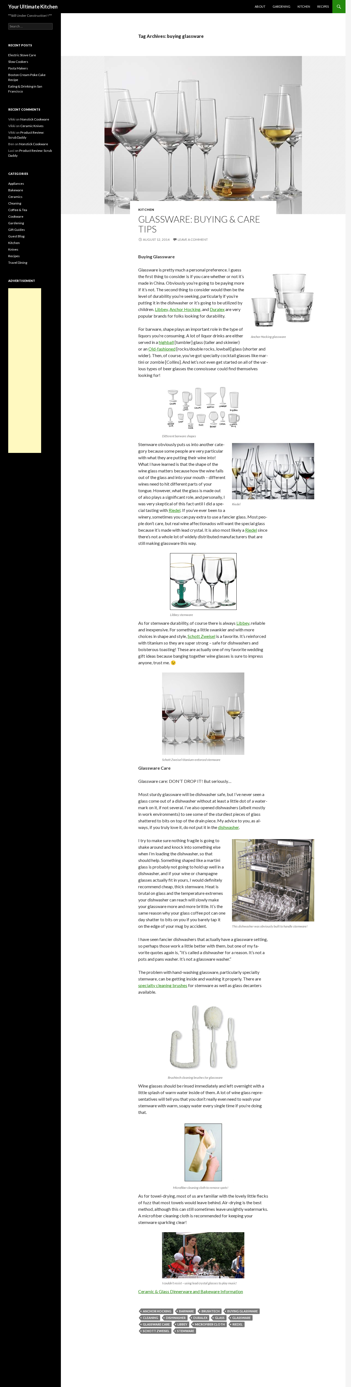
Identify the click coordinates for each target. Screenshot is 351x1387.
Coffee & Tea (17, 210)
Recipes (323, 6)
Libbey (161, 309)
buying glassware (242, 1311)
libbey (182, 1324)
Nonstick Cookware (34, 119)
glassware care (156, 1324)
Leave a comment (193, 239)
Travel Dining (17, 262)
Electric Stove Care (22, 55)
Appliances (16, 183)
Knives (13, 249)
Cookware (15, 216)
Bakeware (15, 190)
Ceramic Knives (32, 126)
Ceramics (15, 197)
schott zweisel (156, 1331)
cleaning (150, 1317)
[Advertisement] (24, 370)
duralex (200, 1317)
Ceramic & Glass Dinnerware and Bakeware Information (190, 1291)
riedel (238, 1324)
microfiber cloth (210, 1324)
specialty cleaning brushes (162, 985)
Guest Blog (16, 236)
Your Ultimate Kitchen (33, 7)
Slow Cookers (18, 62)
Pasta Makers (18, 68)
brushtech (211, 1311)
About (260, 6)
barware (186, 1311)
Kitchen (304, 6)
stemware (185, 1331)
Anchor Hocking (184, 309)
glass (220, 1317)
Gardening (281, 6)
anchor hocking (157, 1311)
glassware (241, 1317)
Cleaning (14, 203)
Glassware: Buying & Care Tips (199, 224)
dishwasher (176, 1317)
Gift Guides (16, 230)
